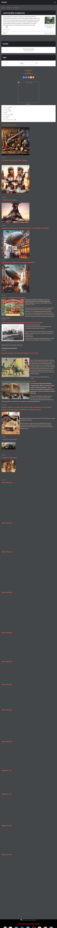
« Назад (45, 33)
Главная (3, 7)
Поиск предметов (7, 114)
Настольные (5, 109)
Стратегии (5, 116)
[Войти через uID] (24, 77)
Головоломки (16, 7)
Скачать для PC (6, 29)
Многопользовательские (8, 119)
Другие (4, 117)
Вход (32, 50)
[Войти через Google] (31, 77)
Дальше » (4, 157)
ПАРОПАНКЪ (4, 2)
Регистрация (27, 50)
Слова (4, 112)
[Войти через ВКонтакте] (26, 77)
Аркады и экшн (6, 107)
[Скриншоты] (49, 20)
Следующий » (51, 33)
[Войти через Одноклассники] (33, 77)
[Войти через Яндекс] (28, 77)
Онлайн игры (9, 7)
